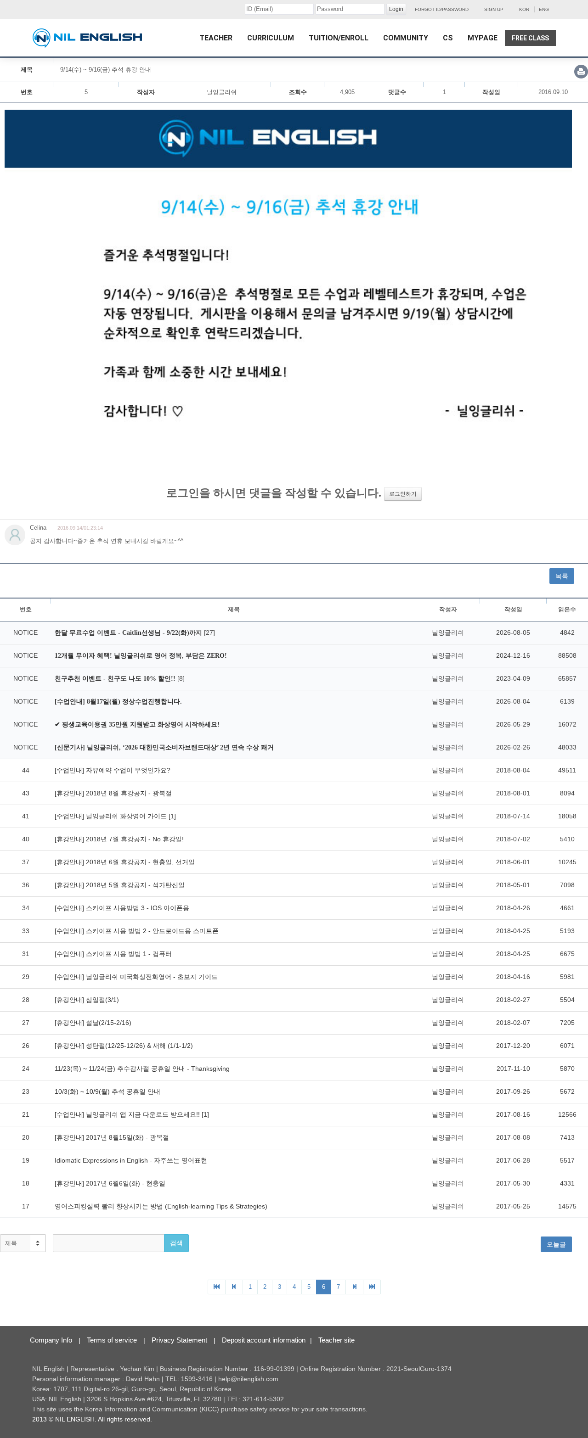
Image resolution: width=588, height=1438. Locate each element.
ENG (544, 9)
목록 (561, 576)
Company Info (51, 1340)
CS (448, 38)
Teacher (215, 38)
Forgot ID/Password (442, 9)
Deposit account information (263, 1340)
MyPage (483, 38)
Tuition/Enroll (338, 38)
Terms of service (112, 1340)
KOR (524, 9)
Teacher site (336, 1340)
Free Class (530, 38)
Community (405, 38)
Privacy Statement (179, 1340)
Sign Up (493, 9)
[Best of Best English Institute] (87, 38)
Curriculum (270, 38)
